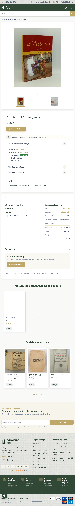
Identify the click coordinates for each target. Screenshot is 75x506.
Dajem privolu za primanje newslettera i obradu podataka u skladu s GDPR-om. (27, 427)
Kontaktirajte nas (39, 467)
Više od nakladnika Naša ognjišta (18, 186)
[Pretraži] (72, 13)
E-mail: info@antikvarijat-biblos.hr (61, 448)
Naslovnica (7, 19)
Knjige (16, 19)
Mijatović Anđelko (11, 317)
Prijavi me (62, 422)
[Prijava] (66, 8)
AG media (26, 498)
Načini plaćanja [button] (18, 172)
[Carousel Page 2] (36, 394)
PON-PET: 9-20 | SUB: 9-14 (65, 2)
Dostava (36, 444)
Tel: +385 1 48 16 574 (59, 444)
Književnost (11, 324)
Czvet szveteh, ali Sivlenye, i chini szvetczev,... (12, 378)
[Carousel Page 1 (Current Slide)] (34, 394)
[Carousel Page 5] (41, 394)
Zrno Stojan (20, 150)
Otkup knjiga (38, 464)
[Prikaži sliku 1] (21, 102)
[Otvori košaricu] (71, 8)
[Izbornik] (60, 7)
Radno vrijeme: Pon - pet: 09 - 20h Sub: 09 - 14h (62, 459)
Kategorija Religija (40, 186)
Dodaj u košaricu (17, 129)
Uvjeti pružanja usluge (7, 502)
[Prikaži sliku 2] (54, 102)
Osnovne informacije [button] (20, 144)
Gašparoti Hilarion (11, 374)
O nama (36, 447)
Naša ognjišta (24, 152)
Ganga (8, 320)
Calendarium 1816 (57, 374)
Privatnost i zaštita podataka (40, 454)
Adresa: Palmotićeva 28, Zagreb (60, 453)
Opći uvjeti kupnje (40, 450)
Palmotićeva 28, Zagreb (41, 2)
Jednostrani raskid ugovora (40, 460)
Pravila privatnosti (37, 501)
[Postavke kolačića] (4, 495)
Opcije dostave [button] (18, 167)
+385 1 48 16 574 (10, 2)
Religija (23, 19)
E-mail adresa (6, 419)
